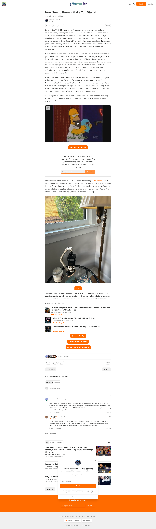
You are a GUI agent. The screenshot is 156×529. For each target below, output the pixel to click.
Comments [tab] (49, 382)
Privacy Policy (91, 492)
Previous (52, 369)
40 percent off (97, 180)
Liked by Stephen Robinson (57, 401)
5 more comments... (51, 433)
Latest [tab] (52, 442)
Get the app (87, 521)
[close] (95, 460)
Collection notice (91, 516)
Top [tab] (47, 442)
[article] (78, 453)
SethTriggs (52, 417)
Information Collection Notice (77, 492)
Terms (83, 516)
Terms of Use (86, 490)
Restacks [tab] (57, 382)
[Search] (130, 4)
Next (105, 369)
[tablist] (53, 382)
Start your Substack (73, 521)
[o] (78, 123)
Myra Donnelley (54, 399)
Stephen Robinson (54, 19)
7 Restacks (66, 356)
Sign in (150, 4)
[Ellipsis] (110, 398)
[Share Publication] (134, 4)
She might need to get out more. (55, 454)
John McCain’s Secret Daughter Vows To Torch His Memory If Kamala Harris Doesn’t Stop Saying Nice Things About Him (69, 449)
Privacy (78, 516)
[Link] (42, 352)
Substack (69, 525)
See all (49, 489)
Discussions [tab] (59, 442)
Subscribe (141, 4)
